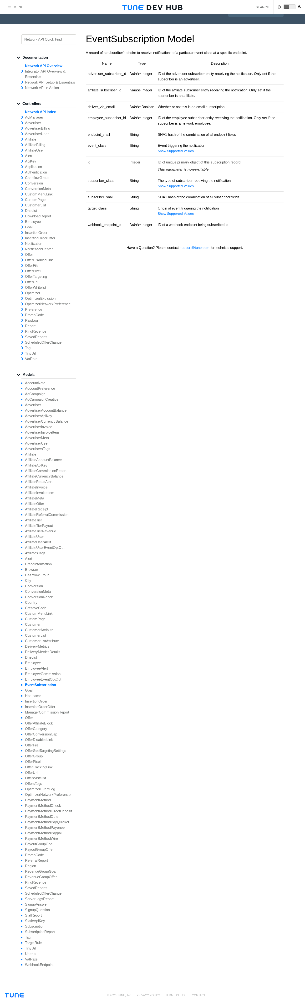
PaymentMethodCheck (43, 805)
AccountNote (35, 383)
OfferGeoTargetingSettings (45, 751)
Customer (33, 624)
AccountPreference (40, 388)
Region (30, 866)
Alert (28, 156)
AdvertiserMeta (37, 438)
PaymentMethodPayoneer (45, 827)
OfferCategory (36, 729)
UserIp (30, 954)
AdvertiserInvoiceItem (42, 432)
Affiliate (30, 139)
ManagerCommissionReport (47, 712)
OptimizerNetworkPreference (48, 304)
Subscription (34, 926)
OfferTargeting (36, 276)
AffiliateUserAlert (38, 542)
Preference (33, 309)
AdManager (34, 117)
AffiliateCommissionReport (45, 471)
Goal (28, 227)
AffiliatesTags (35, 553)
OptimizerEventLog (40, 789)
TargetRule (33, 943)
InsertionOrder (36, 233)
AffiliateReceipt (36, 509)
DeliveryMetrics (37, 646)
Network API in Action (42, 88)
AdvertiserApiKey (38, 416)
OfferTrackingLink (39, 767)
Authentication (36, 172)
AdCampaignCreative (41, 399)
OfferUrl (31, 282)
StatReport (33, 915)
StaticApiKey (35, 921)
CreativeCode (35, 608)
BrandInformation (38, 564)
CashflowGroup (37, 178)
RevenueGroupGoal (40, 871)
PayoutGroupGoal (39, 844)
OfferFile (31, 265)
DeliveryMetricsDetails (42, 652)
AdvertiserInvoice (38, 427)
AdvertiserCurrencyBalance (46, 421)
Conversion (34, 183)
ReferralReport (36, 860)
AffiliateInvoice (36, 487)
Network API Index (40, 112)
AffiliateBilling (35, 145)
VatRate (31, 359)
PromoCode (34, 315)
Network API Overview (43, 66)
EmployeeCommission (43, 674)
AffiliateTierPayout (39, 526)
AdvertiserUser (37, 134)
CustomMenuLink (39, 194)
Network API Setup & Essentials (50, 82)
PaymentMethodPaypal (43, 833)
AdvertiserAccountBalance (45, 410)
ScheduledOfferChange (43, 342)
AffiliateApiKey (36, 465)
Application (33, 167)
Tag (27, 348)
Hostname (33, 696)
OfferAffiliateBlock (39, 723)
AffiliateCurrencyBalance (44, 476)
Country (31, 602)
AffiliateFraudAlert (38, 482)
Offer (29, 254)
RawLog (31, 320)
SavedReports (36, 337)
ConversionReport (39, 597)
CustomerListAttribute (42, 641)
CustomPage (35, 200)
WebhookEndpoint (39, 965)
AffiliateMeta (34, 498)
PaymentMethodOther (42, 816)
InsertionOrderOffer (40, 238)
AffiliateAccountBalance (43, 460)
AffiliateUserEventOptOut (44, 548)
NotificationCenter (39, 249)
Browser (31, 569)
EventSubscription (40, 685)
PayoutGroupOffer (39, 849)
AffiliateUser (34, 150)
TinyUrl (30, 353)
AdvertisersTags (37, 449)
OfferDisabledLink (39, 260)
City (28, 580)
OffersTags (33, 784)
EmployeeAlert (36, 668)
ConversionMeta (38, 189)
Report (30, 326)
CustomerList (35, 205)
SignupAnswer (36, 904)
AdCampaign (35, 394)
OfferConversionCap (41, 734)
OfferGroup (34, 756)
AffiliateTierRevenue (40, 531)
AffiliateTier (33, 520)
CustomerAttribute (39, 630)
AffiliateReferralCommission (46, 515)
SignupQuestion (37, 910)
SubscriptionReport (40, 932)
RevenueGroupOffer (41, 877)
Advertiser (33, 123)
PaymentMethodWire (41, 838)
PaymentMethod (38, 800)
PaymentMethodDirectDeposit (48, 811)
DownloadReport (38, 216)
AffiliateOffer (34, 504)
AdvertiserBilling (37, 128)
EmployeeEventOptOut (43, 679)
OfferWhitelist (35, 287)
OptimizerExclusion (40, 298)
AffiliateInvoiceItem (39, 493)
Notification (33, 243)
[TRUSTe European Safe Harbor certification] (296, 998)
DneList (31, 211)
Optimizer (32, 293)
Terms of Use (176, 995)
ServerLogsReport (39, 899)
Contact (198, 995)
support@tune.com (194, 248)
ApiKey (30, 161)
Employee (33, 222)
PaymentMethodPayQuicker (47, 822)
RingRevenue (35, 331)
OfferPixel (33, 271)
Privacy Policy (148, 995)
